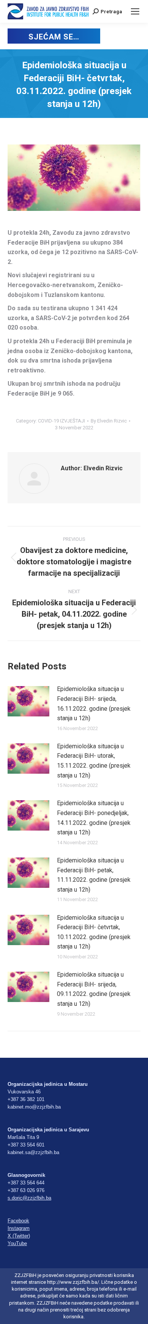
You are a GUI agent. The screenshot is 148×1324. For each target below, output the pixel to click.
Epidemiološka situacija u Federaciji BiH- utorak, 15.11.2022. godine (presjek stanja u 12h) (94, 761)
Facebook (18, 1220)
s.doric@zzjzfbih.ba (29, 1198)
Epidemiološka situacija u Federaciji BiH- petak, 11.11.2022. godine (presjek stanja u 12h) (94, 875)
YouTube (17, 1243)
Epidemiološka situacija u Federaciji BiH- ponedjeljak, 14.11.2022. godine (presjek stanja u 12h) (94, 817)
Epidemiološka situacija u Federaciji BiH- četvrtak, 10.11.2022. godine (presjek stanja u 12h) (94, 932)
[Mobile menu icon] (135, 11)
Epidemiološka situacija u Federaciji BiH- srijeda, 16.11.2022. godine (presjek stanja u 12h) (94, 703)
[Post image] (28, 701)
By (109, 421)
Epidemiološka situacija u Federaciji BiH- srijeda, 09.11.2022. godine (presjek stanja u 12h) (94, 989)
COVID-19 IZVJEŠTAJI (61, 421)
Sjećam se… (53, 36)
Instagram (19, 1228)
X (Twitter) (19, 1236)
